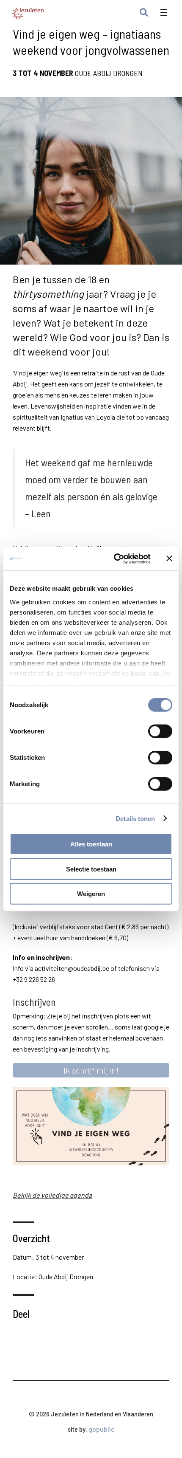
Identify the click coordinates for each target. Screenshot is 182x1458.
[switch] (160, 731)
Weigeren (91, 893)
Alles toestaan (91, 844)
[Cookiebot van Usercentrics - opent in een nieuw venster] (114, 558)
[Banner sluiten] (169, 558)
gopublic (101, 1429)
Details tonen (135, 818)
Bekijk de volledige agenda (52, 1195)
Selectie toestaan (91, 868)
